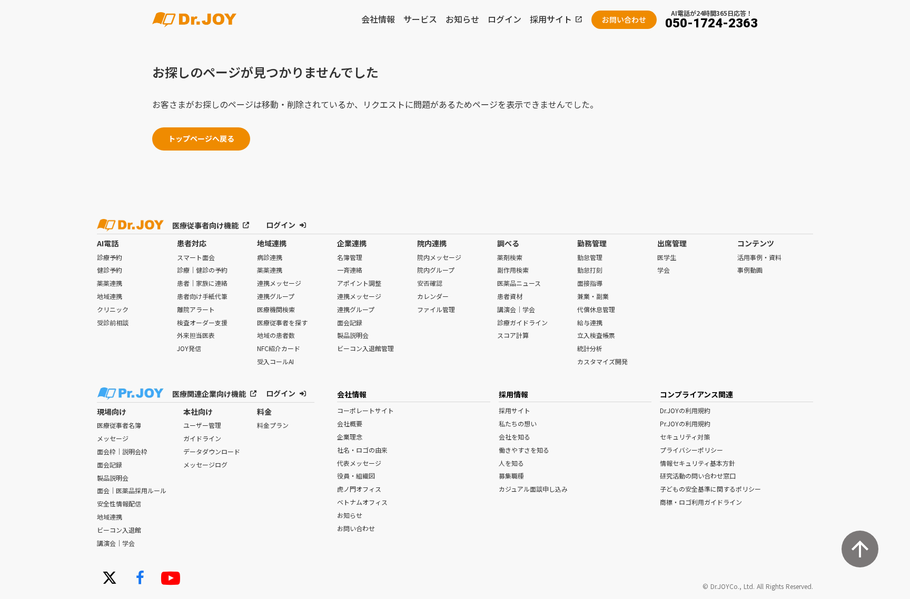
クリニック (112, 309)
